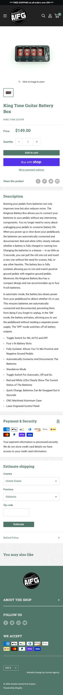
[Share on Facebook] (38, 181)
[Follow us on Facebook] (5, 622)
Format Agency (52, 672)
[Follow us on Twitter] (12, 622)
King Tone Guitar (13, 119)
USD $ (8, 668)
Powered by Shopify (12, 688)
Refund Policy (11, 537)
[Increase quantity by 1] (36, 141)
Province (8, 489)
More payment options (31, 169)
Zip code (8, 505)
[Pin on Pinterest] (44, 181)
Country (7, 473)
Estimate (18, 524)
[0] (57, 16)
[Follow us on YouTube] (25, 622)
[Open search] (43, 16)
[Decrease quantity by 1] (19, 141)
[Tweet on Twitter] (51, 181)
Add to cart (31, 152)
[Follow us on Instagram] (18, 622)
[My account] (50, 16)
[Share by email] (57, 181)
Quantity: (8, 141)
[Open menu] (5, 15)
